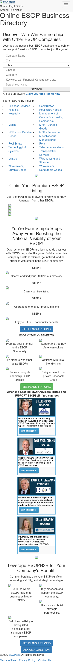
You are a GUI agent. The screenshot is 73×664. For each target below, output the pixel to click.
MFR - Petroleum (49, 132)
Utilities (12, 158)
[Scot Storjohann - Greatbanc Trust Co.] (36, 456)
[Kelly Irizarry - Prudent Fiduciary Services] (36, 535)
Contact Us (44, 660)
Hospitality (14, 113)
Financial (13, 109)
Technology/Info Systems (17, 149)
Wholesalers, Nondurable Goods (50, 168)
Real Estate (15, 143)
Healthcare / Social (50, 109)
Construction (46, 106)
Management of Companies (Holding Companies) (51, 117)
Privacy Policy (27, 660)
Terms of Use (8, 660)
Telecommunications (51, 147)
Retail (42, 143)
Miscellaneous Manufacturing (47, 138)
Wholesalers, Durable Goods (17, 168)
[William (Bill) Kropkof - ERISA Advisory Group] (36, 417)
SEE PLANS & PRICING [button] (36, 329)
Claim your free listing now (43, 93)
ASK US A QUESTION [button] (36, 649)
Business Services (19, 106)
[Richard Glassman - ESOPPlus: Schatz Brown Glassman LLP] (36, 495)
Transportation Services (48, 153)
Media (12, 124)
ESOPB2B (15, 654)
